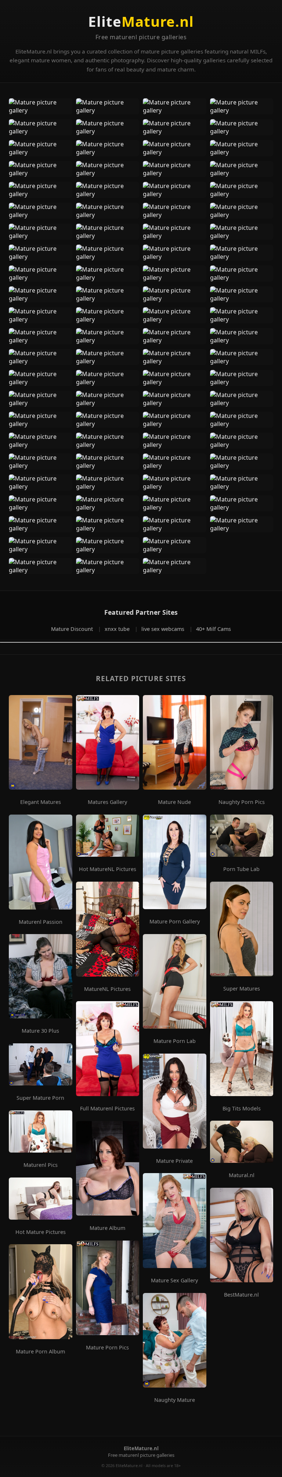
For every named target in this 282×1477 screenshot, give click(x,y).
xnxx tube (118, 628)
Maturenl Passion (40, 922)
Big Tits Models (242, 1108)
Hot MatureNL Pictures (107, 869)
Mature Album (107, 1228)
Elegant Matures (40, 802)
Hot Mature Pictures (40, 1232)
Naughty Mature (174, 1400)
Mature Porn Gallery (174, 921)
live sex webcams (163, 628)
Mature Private (174, 1161)
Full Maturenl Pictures (107, 1108)
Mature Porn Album (40, 1351)
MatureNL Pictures (107, 989)
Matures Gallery (107, 802)
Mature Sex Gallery (174, 1280)
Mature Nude (174, 802)
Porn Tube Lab (241, 869)
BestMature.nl (241, 1295)
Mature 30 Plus (40, 1031)
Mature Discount (72, 628)
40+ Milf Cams (213, 628)
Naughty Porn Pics (241, 802)
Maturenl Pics (41, 1165)
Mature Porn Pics (107, 1347)
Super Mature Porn (40, 1098)
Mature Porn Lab (174, 1041)
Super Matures (241, 988)
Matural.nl (241, 1175)
